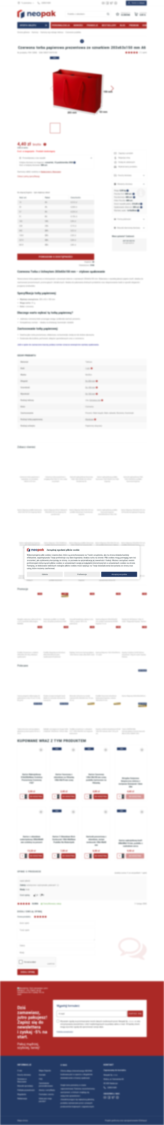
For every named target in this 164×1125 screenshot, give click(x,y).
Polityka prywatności (65, 1031)
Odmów (45, 574)
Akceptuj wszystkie (119, 574)
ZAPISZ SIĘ (135, 1013)
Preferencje (82, 574)
